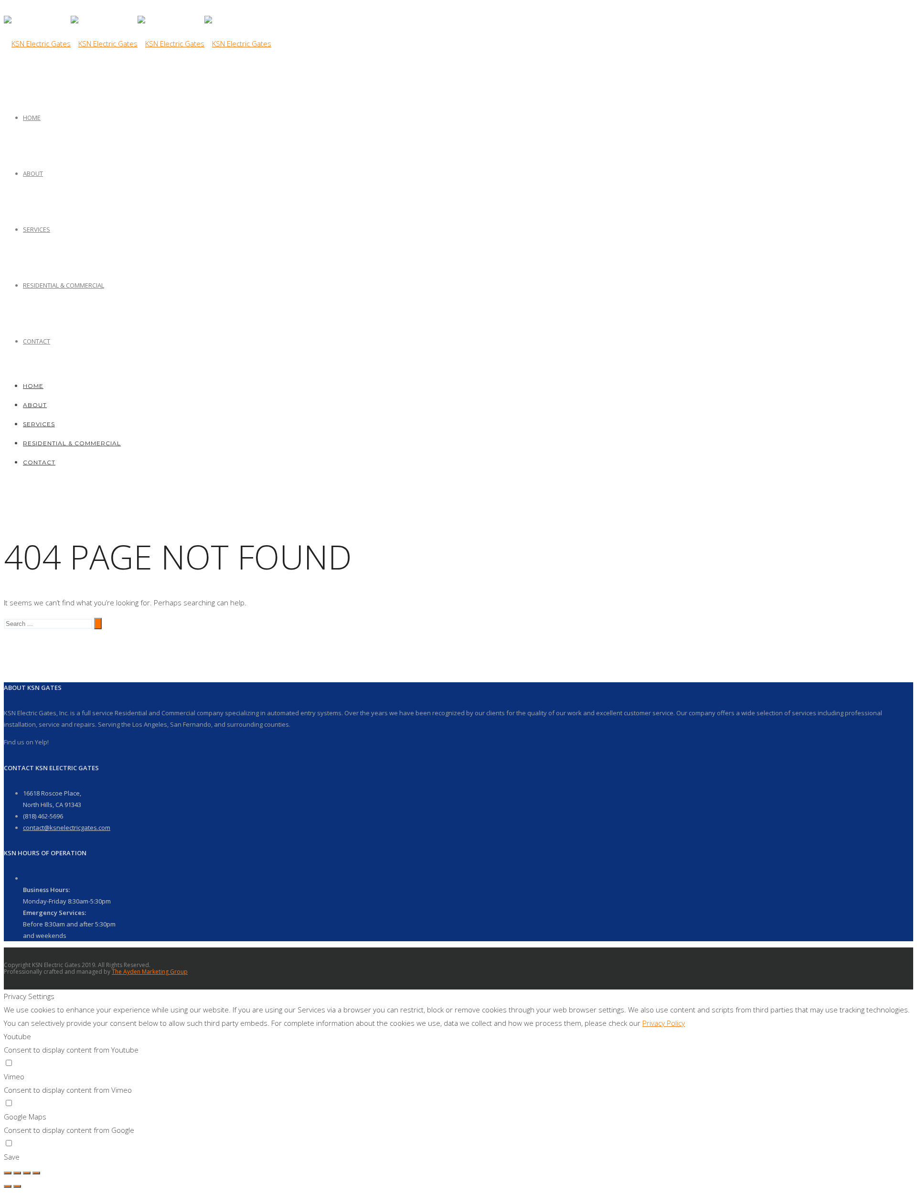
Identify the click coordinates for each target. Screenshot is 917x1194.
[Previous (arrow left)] (7, 1186)
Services (36, 229)
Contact (36, 341)
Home (32, 117)
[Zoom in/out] (36, 1173)
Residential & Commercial (63, 285)
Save (12, 1157)
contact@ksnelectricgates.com (66, 827)
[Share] (17, 1173)
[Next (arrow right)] (17, 1186)
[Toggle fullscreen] (27, 1173)
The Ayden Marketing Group (150, 972)
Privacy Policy (663, 1023)
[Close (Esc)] (7, 1173)
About (33, 173)
